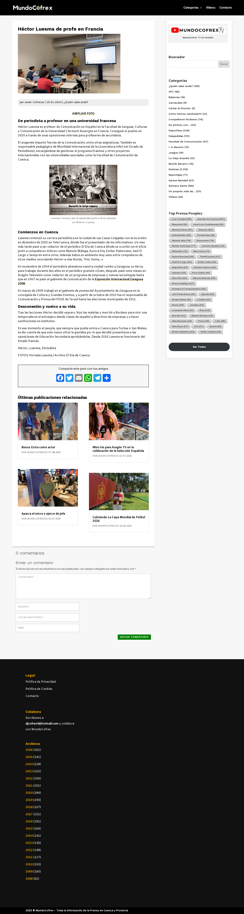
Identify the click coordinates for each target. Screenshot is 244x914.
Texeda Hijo (206, 235)
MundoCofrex (182, 229)
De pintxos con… (179, 124)
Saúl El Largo (182, 262)
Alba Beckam (182, 321)
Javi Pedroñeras (183, 294)
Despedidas (176, 136)
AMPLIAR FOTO (83, 114)
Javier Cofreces (34, 102)
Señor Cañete (211, 331)
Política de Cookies (39, 689)
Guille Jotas (207, 262)
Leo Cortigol (181, 219)
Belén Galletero (183, 331)
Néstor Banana (202, 315)
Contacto (225, 7)
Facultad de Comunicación (185, 141)
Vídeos (210, 7)
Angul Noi (180, 267)
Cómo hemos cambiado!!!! (185, 113)
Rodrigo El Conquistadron (189, 289)
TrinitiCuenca (210, 256)
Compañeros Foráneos (183, 119)
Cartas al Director (180, 108)
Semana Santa (178, 185)
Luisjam (203, 299)
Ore (198, 326)
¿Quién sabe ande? (76, 102)
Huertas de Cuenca (211, 219)
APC (171, 91)
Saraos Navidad (178, 180)
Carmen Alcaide (213, 246)
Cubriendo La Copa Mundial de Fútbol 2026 (119, 519)
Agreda (207, 294)
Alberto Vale (181, 240)
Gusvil (215, 326)
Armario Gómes (205, 267)
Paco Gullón (201, 272)
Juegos (173, 152)
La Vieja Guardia (179, 158)
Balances (174, 97)
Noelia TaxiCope (184, 246)
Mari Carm (201, 251)
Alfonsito (180, 251)
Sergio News (181, 299)
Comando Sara (183, 310)
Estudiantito (181, 235)
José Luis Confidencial (208, 224)
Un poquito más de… (182, 191)
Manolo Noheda (204, 278)
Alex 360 (179, 278)
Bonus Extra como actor (38, 447)
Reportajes (175, 174)
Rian (205, 310)
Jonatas (197, 305)
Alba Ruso (180, 326)
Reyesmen (205, 240)
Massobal (179, 224)
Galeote (179, 272)
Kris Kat (179, 315)
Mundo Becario (178, 163)
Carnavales (175, 102)
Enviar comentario (134, 637)
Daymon (205, 229)
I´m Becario (176, 147)
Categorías (191, 7)
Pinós (203, 321)
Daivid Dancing (183, 256)
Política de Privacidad (41, 682)
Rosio (178, 305)
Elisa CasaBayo (183, 283)
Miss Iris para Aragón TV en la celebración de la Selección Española (118, 449)
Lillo (220, 321)
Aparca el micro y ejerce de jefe (43, 514)
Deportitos (175, 130)
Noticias (174, 169)
